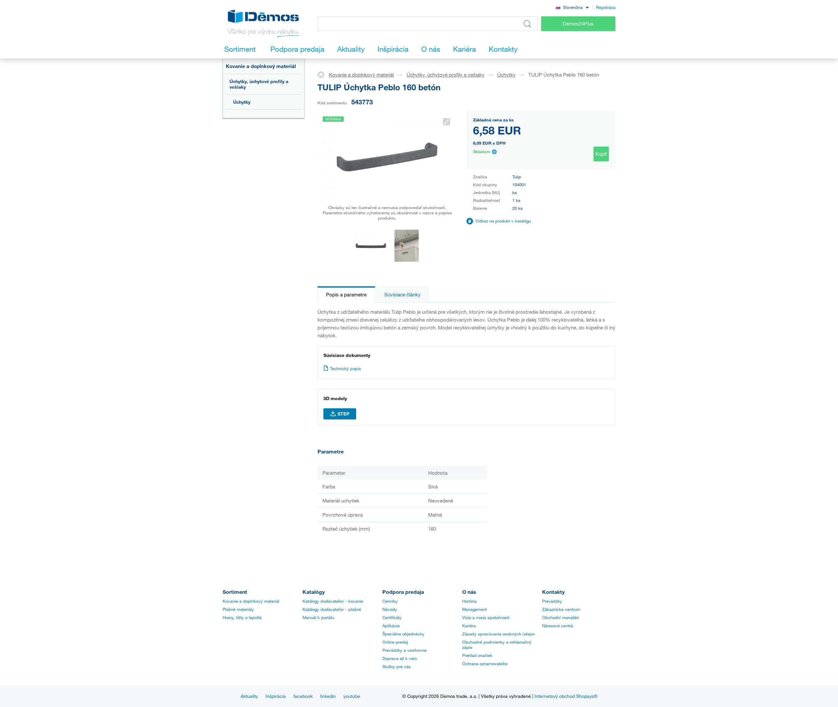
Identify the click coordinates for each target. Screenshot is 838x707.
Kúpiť (601, 154)
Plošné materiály (238, 609)
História (469, 601)
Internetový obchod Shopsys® (566, 696)
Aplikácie (391, 625)
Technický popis (345, 368)
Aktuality (249, 696)
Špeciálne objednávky (403, 633)
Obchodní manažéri (560, 617)
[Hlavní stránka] (323, 74)
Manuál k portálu (318, 617)
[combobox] (572, 7)
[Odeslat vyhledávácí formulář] (527, 23)
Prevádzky (552, 601)
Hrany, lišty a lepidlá (242, 617)
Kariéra (469, 625)
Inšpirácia (275, 696)
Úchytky (241, 102)
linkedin (328, 696)
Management (474, 609)
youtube (351, 696)
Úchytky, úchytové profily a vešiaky (258, 84)
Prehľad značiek (477, 655)
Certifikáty (392, 617)
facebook (303, 696)
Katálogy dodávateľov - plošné (331, 609)
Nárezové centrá (557, 625)
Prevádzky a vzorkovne (404, 650)
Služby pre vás (396, 666)
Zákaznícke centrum (561, 609)
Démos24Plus (578, 24)
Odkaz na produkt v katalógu (503, 220)
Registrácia (605, 7)
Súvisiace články (402, 294)
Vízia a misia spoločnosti (485, 617)
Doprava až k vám (399, 658)
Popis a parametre (346, 294)
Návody (389, 609)
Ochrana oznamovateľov (485, 663)
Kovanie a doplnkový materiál (261, 66)
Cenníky (390, 601)
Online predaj (395, 642)
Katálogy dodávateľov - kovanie (332, 601)
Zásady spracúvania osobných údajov (498, 633)
